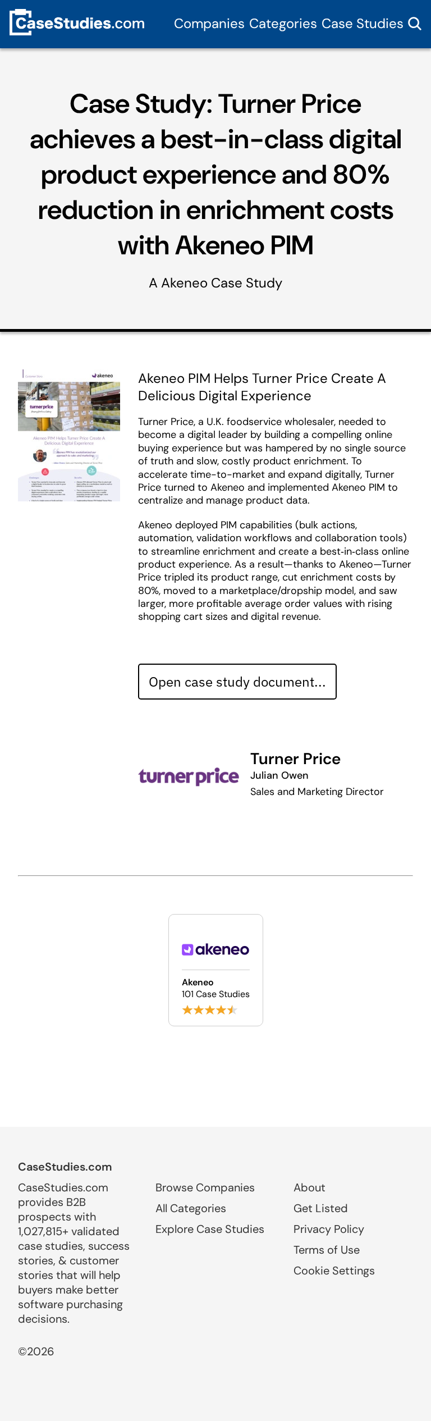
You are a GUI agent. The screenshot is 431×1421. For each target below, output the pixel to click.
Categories (283, 23)
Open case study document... (237, 682)
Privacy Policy (329, 1229)
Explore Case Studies (209, 1229)
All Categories (190, 1208)
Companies (209, 23)
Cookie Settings (334, 1270)
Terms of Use (327, 1249)
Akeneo (184, 282)
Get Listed (321, 1208)
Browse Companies (205, 1187)
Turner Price (295, 758)
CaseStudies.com (65, 1166)
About (309, 1187)
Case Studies (363, 23)
